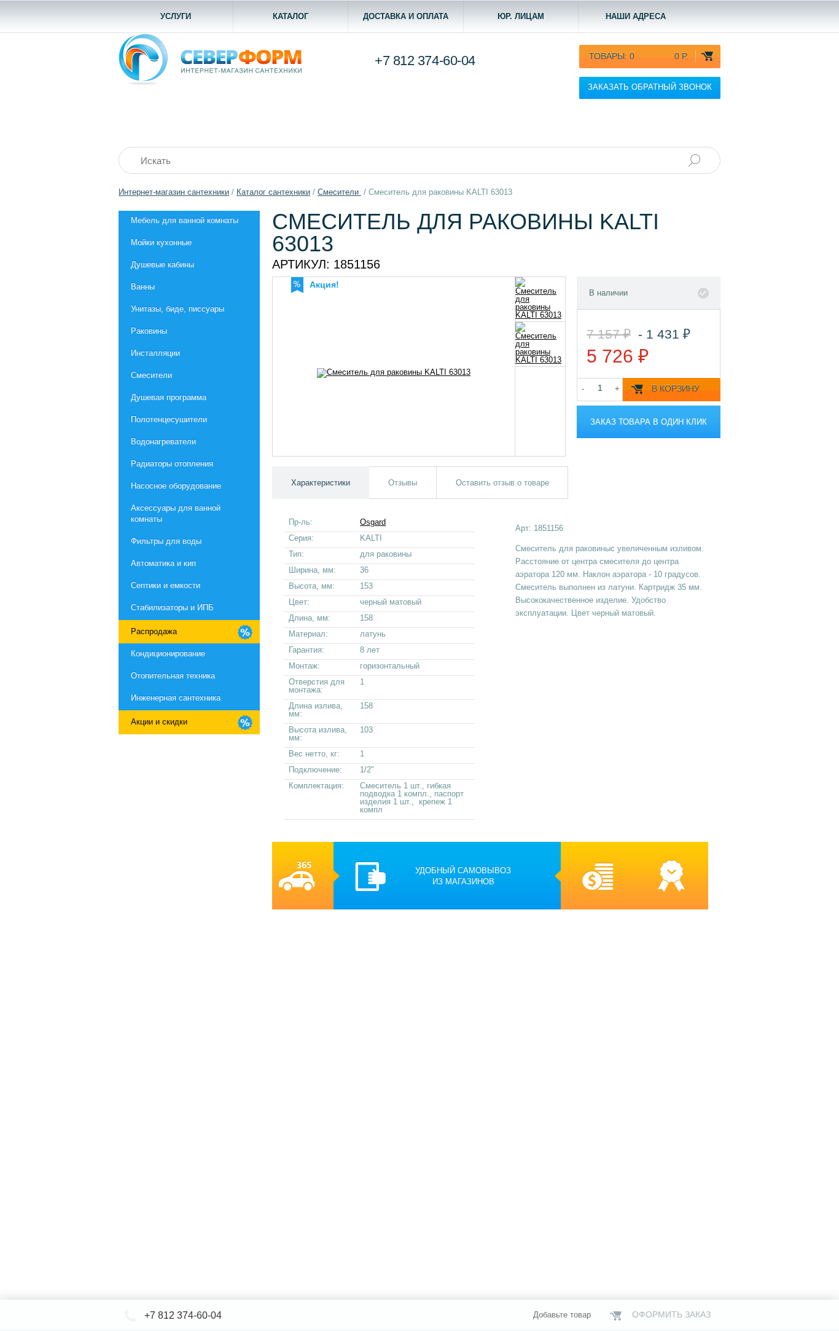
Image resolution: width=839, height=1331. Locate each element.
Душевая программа (168, 397)
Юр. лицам (521, 16)
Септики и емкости (165, 585)
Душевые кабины (162, 264)
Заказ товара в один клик (648, 421)
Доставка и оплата (405, 16)
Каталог (290, 16)
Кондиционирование (168, 653)
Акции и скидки (159, 721)
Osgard (373, 522)
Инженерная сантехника (175, 697)
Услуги (175, 16)
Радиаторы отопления (172, 463)
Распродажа (154, 631)
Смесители (151, 375)
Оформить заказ (671, 1314)
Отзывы (402, 482)
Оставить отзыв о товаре (502, 482)
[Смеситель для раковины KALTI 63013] (540, 299)
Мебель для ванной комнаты (184, 220)
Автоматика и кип (163, 563)
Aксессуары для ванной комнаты (175, 513)
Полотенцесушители (169, 419)
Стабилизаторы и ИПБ (172, 607)
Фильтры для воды (166, 541)
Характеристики (320, 482)
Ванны (143, 286)
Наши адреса (636, 16)
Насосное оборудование (176, 485)
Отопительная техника (173, 675)
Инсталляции (155, 353)
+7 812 (425, 60)
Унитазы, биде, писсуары (177, 308)
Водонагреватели (163, 441)
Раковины (149, 331)
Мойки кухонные (161, 242)
